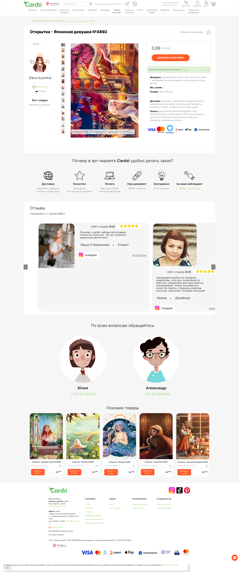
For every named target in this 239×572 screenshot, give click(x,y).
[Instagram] (171, 490)
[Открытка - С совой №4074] (63, 125)
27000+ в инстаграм (189, 188)
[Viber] (134, 4)
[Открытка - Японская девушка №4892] (63, 43)
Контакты (90, 508)
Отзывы (89, 512)
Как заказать (115, 508)
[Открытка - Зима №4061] (63, 118)
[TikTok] (179, 490)
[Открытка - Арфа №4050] (63, 50)
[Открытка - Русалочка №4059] (63, 106)
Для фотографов (164, 508)
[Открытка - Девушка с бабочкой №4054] (63, 75)
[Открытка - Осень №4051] (63, 56)
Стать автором (163, 504)
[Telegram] (127, 4)
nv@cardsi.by (56, 527)
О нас (88, 504)
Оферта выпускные (94, 519)
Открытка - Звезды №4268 (119, 462)
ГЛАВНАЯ (36, 21)
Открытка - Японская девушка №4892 (80, 21)
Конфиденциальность (95, 523)
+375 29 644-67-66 (170, 3)
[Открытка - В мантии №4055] (63, 81)
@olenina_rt (41, 87)
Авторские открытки (51, 21)
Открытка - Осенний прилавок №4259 (193, 462)
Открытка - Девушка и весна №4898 (46, 462)
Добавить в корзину (37, 472)
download (113, 512)
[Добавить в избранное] (208, 32)
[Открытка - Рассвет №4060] (63, 112)
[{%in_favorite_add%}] (60, 465)
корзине (185, 69)
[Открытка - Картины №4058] (63, 100)
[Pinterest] (186, 490)
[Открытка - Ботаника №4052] (63, 62)
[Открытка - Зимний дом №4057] (63, 93)
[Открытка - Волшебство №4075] (63, 131)
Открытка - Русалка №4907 (83, 462)
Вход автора (138, 508)
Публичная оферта (93, 515)
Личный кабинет (140, 504)
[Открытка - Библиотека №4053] (63, 68)
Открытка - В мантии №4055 (156, 462)
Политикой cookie (170, 565)
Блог (112, 504)
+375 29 (83, 394)
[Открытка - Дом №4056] (63, 87)
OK (7, 568)
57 (40, 108)
